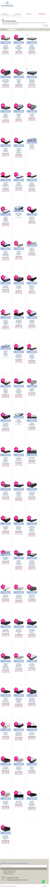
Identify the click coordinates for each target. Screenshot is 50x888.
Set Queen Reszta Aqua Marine (5, 558)
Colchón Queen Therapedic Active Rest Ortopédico (32, 47)
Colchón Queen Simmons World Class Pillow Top (5, 666)
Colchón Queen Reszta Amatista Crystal (5, 353)
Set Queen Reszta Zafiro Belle (18, 214)
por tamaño (14, 15)
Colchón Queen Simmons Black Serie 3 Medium (31, 803)
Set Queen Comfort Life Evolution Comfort (32, 493)
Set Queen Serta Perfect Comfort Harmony (31, 631)
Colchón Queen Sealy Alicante (5, 596)
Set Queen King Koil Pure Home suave (5, 803)
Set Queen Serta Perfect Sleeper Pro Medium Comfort (18, 700)
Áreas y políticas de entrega (9, 871)
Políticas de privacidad (8, 872)
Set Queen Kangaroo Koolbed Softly (5, 528)
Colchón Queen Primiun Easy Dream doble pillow (18, 47)
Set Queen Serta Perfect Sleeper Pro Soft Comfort (18, 734)
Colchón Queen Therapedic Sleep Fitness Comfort (31, 185)
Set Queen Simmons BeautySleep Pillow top (5, 425)
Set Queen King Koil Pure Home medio (19, 768)
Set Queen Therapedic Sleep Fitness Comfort (18, 356)
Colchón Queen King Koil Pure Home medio (18, 596)
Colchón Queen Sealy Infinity (32, 424)
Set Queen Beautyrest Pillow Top (32, 596)
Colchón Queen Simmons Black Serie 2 (5, 699)
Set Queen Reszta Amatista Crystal (32, 146)
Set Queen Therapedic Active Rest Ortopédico (32, 81)
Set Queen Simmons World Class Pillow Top (32, 699)
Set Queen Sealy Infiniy (32, 458)
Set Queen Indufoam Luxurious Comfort (32, 321)
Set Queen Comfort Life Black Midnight (32, 287)
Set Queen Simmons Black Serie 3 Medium (5, 837)
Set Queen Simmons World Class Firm (19, 631)
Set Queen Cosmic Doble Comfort (18, 115)
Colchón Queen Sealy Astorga (32, 665)
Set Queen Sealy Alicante (5, 733)
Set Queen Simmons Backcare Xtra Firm (18, 528)
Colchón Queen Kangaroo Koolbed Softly (5, 391)
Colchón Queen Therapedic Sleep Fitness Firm (5, 185)
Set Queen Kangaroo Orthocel (32, 218)
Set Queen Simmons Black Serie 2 (5, 768)
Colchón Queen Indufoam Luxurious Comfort (5, 219)
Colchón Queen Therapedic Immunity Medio (5, 322)
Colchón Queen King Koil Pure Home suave (19, 665)
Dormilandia (5, 886)
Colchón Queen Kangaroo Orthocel (5, 150)
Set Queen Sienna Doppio (32, 115)
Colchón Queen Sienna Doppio (19, 81)
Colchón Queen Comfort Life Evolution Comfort (18, 391)
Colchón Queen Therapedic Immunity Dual (32, 356)
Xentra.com (45, 886)
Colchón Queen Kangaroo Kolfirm (18, 253)
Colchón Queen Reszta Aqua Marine (32, 249)
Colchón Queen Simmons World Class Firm (19, 563)
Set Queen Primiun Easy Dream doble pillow (5, 81)
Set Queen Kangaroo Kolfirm (32, 390)
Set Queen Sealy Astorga (32, 768)
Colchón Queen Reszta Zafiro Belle (18, 421)
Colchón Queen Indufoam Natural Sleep (18, 184)
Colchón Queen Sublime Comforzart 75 (6, 116)
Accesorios (4, 14)
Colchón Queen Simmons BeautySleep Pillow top (5, 253)
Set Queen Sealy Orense (18, 802)
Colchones (17, 14)
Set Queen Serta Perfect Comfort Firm (5, 630)
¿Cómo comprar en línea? (9, 870)
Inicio (2, 15)
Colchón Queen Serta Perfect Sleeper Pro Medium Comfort (32, 529)
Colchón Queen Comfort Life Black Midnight (18, 150)
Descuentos (42, 13)
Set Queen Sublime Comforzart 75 (19, 287)
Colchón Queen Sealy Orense (32, 733)
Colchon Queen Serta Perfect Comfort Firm (18, 459)
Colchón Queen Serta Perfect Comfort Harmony (18, 494)
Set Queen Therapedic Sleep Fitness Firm (18, 321)
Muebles (28, 14)
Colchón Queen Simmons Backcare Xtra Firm (5, 460)
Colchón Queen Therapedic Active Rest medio (6, 47)
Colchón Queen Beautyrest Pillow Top (5, 493)
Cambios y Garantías (8, 874)
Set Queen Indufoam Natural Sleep (5, 287)
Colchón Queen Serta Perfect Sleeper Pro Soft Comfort (31, 563)
